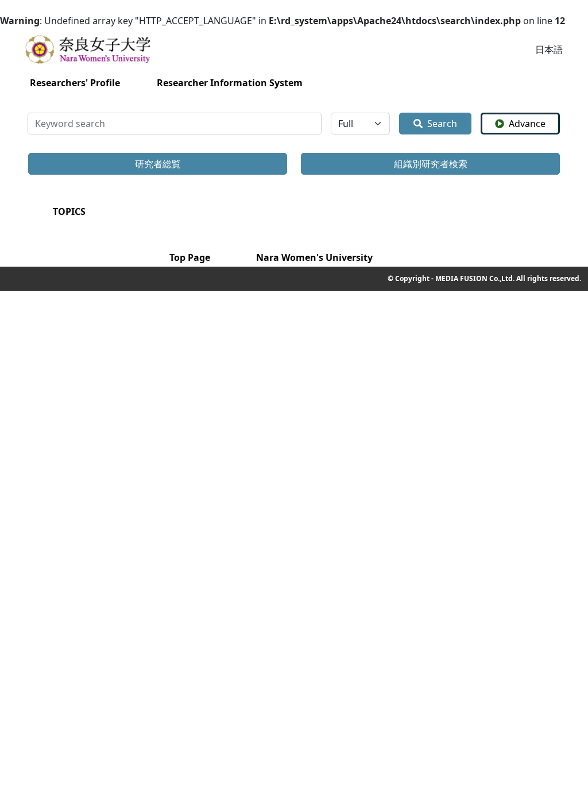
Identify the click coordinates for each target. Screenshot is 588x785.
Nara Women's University (314, 257)
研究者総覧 (158, 163)
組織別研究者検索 (430, 163)
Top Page (189, 257)
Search (442, 123)
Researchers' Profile (75, 82)
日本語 (549, 49)
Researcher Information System (230, 82)
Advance (527, 123)
